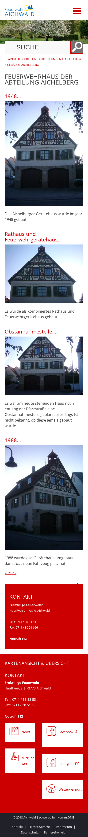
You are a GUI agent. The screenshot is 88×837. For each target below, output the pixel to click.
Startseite (13, 59)
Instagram (67, 763)
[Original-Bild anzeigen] (44, 204)
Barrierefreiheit (54, 832)
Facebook (66, 732)
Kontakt (17, 827)
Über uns (31, 59)
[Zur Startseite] (33, 10)
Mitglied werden (28, 761)
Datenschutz (29, 832)
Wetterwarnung (71, 789)
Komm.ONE (65, 817)
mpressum (64, 827)
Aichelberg (73, 59)
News (26, 732)
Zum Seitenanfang (77, 588)
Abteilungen (51, 59)
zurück (10, 572)
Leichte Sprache (39, 827)
